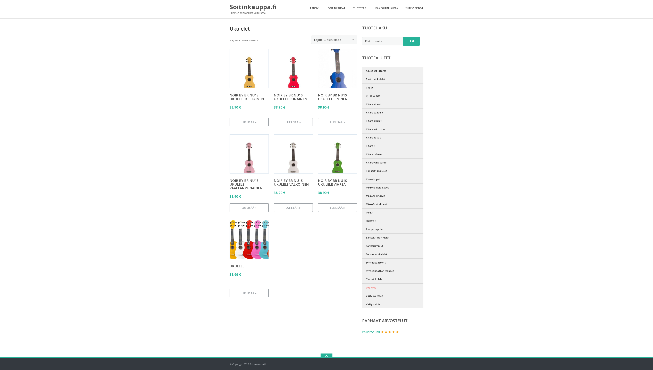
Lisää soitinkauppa (386, 8)
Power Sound (371, 332)
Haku (411, 41)
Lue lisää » (249, 122)
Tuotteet (359, 8)
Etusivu (315, 8)
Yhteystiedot (414, 8)
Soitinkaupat (336, 8)
